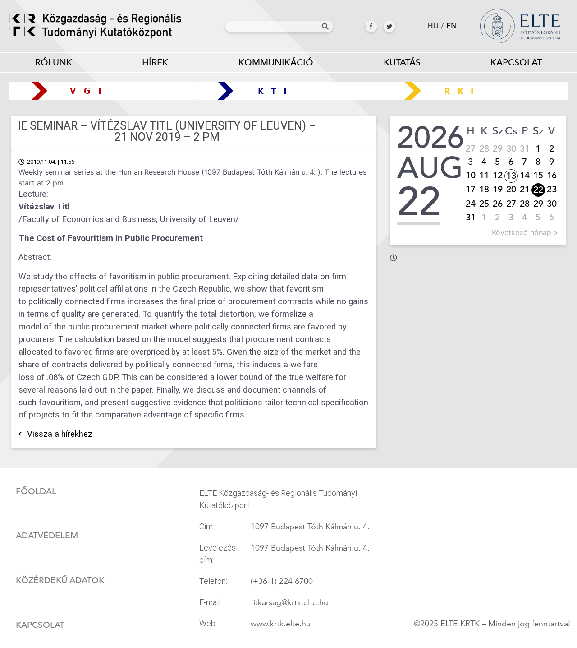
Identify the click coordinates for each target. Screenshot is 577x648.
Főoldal (36, 491)
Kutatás (402, 62)
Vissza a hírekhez (59, 434)
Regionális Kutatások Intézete (478, 90)
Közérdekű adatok (60, 580)
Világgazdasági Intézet (99, 90)
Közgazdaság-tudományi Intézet (288, 90)
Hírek (155, 62)
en (451, 26)
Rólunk (53, 62)
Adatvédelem (47, 535)
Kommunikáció (275, 62)
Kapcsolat (516, 62)
